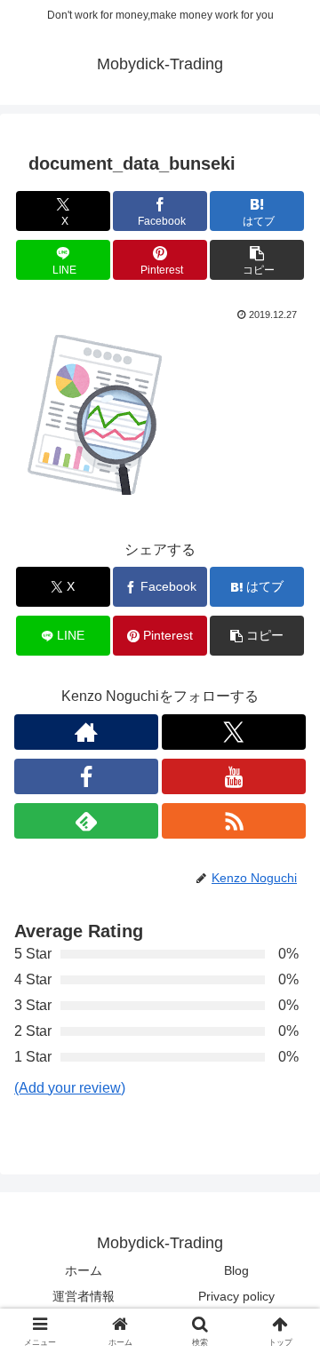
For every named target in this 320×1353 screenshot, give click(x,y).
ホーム (83, 1270)
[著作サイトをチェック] (86, 732)
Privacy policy (236, 1296)
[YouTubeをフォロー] (234, 776)
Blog (236, 1270)
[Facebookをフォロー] (86, 776)
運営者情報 (83, 1296)
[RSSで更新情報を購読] (234, 821)
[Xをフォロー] (234, 732)
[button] (257, 260)
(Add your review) (69, 1087)
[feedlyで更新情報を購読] (86, 821)
